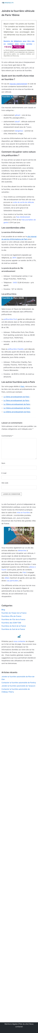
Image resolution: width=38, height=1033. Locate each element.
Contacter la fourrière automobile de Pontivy (19, 683)
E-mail (4, 473)
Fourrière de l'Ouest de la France (14, 613)
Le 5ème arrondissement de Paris (16, 397)
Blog (3, 610)
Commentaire (7, 436)
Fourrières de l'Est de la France (13, 619)
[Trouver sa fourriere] (8, 2)
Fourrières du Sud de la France (13, 629)
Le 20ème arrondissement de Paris (17, 412)
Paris (22, 386)
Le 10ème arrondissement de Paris (17, 404)
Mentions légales (11, 1024)
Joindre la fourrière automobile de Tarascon (18, 686)
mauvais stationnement (18, 84)
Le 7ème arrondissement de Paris (16, 400)
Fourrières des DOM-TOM (11, 623)
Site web (5, 483)
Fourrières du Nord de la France (14, 626)
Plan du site (23, 1024)
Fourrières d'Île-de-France (11, 616)
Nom (3, 463)
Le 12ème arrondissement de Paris (17, 408)
